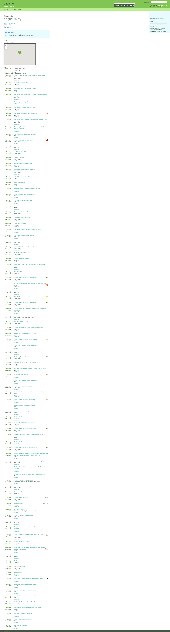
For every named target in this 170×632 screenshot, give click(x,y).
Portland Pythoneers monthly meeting (23, 480)
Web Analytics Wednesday (21, 625)
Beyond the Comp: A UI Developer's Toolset (25, 88)
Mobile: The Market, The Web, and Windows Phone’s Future (29, 206)
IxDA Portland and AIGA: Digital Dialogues (24, 194)
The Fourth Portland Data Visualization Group (25, 333)
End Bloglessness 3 (19, 503)
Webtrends (16, 80)
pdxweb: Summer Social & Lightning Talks (24, 146)
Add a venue (17, 10)
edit (155, 15)
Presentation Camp (19, 492)
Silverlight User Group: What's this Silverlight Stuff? (27, 362)
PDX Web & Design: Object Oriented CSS (24, 107)
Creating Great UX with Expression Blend (24, 405)
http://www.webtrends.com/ (11, 23)
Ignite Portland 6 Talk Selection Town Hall (24, 596)
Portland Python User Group (21, 497)
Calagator (9, 3)
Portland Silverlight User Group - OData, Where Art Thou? (28, 327)
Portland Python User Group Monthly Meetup (25, 277)
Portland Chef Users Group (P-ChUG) (23, 140)
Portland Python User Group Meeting (23, 357)
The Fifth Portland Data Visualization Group (25, 241)
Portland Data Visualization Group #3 (23, 386)
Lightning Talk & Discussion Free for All (24, 247)
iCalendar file (159, 18)
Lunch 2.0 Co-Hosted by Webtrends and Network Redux (28, 351)
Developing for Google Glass (21, 82)
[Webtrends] (19, 52)
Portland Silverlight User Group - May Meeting (25, 380)
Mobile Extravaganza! (19, 182)
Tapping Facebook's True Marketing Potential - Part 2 (27, 188)
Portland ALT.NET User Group (21, 411)
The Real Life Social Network (21, 252)
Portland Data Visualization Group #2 (23, 486)
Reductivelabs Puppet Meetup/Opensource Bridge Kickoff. (28, 578)
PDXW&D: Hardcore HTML (21, 157)
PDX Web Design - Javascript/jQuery (23, 297)
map (19, 20)
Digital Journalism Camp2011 (21, 212)
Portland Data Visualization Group (22, 619)
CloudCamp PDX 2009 (19, 566)
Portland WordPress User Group (22, 258)
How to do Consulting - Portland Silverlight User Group (27, 229)
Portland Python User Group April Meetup (24, 399)
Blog (159, 5)
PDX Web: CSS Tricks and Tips (22, 322)
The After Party (18, 572)
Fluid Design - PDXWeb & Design (22, 217)
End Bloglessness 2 (19, 561)
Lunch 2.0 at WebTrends (20, 223)
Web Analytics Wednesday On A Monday (24, 555)
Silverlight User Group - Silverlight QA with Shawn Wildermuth (29, 474)
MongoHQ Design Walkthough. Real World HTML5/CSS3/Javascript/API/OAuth (24, 170)
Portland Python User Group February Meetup (25, 447)
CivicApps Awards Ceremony (21, 291)
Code (166, 5)
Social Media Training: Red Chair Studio (24, 422)
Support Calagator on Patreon (124, 5)
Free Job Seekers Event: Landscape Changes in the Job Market (30, 368)
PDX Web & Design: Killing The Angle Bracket (25, 113)
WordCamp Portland (19, 316)
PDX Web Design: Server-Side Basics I (24, 235)
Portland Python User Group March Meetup (25, 428)
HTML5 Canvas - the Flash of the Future (24, 177)
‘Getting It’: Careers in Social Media (23, 613)
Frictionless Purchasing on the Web (23, 163)
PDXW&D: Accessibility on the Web (23, 200)
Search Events (147, 2)
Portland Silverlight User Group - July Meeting (25, 345)
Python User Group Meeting (21, 374)
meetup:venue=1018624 (9, 42)
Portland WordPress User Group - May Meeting (26, 602)
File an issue (164, 7)
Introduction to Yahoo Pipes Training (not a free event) (27, 607)
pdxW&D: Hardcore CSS (20, 152)
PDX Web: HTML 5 (18, 272)
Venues (12, 7)
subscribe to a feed (154, 20)
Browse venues (8, 10)
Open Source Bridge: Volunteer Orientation (25, 590)
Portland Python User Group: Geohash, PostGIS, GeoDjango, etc (30, 461)
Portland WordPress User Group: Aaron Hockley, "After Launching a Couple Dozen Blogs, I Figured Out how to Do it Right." (31, 454)
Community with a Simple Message (23, 102)
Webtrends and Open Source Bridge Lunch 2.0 (25, 584)
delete (158, 15)
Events (6, 7)
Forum (162, 5)
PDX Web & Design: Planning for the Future (25, 134)
